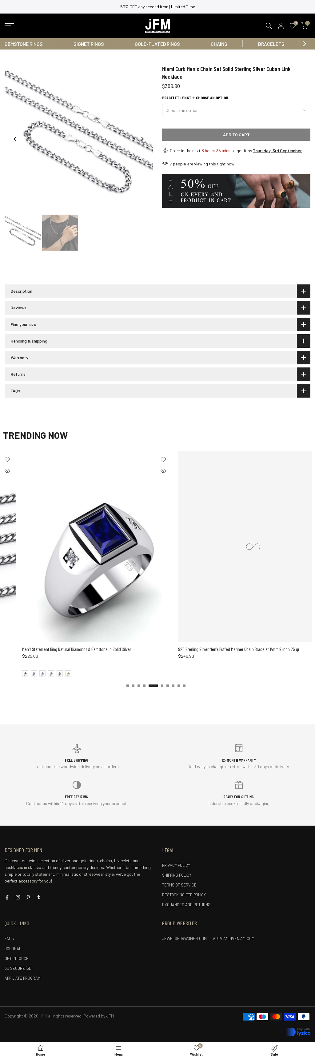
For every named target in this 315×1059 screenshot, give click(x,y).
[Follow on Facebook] (7, 897)
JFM (110, 1015)
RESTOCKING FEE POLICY (184, 894)
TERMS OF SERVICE (179, 885)
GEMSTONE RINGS (24, 44)
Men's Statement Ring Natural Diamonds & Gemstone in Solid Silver (57, 649)
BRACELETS (271, 44)
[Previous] (11, 44)
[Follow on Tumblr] (39, 897)
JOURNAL (13, 948)
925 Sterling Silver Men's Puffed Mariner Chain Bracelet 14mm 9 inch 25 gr (219, 649)
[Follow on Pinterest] (28, 897)
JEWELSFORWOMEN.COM (184, 938)
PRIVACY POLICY (176, 865)
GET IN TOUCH (17, 958)
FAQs (9, 938)
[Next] (304, 44)
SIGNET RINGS (89, 44)
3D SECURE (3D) (18, 968)
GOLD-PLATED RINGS (157, 44)
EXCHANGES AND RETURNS (186, 904)
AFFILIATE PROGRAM (23, 978)
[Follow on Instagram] (18, 897)
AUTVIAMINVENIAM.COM (233, 938)
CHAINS (219, 44)
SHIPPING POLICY (176, 875)
